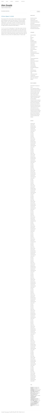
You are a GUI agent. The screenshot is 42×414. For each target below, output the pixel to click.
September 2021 (33, 176)
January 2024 (32, 140)
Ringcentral (34, 393)
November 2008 (33, 361)
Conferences (32, 45)
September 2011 (33, 317)
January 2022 (32, 171)
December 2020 (32, 188)
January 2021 (32, 187)
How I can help (32, 19)
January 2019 (32, 218)
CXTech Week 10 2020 (7, 16)
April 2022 (32, 167)
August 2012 (32, 302)
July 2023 (31, 148)
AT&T (2, 29)
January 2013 (32, 296)
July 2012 (31, 304)
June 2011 (32, 321)
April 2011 (32, 323)
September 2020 (33, 192)
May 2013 (32, 291)
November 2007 (33, 376)
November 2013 (33, 283)
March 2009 (32, 356)
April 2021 (32, 183)
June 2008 (32, 367)
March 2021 (32, 184)
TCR (38, 398)
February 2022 (32, 170)
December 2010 (32, 328)
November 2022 (33, 158)
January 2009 (32, 358)
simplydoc (25, 31)
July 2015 (31, 257)
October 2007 (32, 378)
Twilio (25, 33)
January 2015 (32, 265)
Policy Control (32, 63)
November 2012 (33, 298)
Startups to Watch (33, 71)
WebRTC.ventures (16, 34)
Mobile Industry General (34, 60)
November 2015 (33, 252)
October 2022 (32, 159)
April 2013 (32, 292)
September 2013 (33, 285)
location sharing (9, 30)
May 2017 (32, 235)
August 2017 (32, 231)
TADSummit (34, 398)
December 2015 (32, 250)
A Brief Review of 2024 (34, 20)
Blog (7, 1)
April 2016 (32, 245)
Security (31, 68)
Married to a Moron (33, 18)
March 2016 (32, 246)
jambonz (36, 391)
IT (30, 57)
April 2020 (32, 198)
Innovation (32, 54)
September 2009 (33, 348)
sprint (6, 33)
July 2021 (31, 179)
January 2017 (32, 240)
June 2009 (32, 352)
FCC (18, 29)
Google (32, 390)
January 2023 (32, 155)
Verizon (10, 34)
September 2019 (33, 207)
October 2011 (32, 315)
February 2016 (32, 248)
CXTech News (11, 28)
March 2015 (32, 262)
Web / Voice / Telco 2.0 (34, 77)
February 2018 (32, 226)
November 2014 (33, 267)
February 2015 (32, 263)
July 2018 (31, 222)
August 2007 (32, 380)
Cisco (38, 388)
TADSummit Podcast (33, 73)
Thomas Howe (21, 33)
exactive (16, 29)
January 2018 (32, 227)
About (11, 1)
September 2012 (33, 301)
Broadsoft (5, 29)
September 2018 (33, 220)
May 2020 (32, 197)
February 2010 (32, 341)
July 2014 (31, 272)
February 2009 (32, 357)
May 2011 (32, 322)
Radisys (39, 392)
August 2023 (32, 146)
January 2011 (32, 327)
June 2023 (32, 149)
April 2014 (32, 276)
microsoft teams (20, 30)
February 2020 (32, 201)
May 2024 (32, 135)
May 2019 (32, 213)
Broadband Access (33, 41)
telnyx (39, 400)
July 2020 (31, 194)
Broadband (32, 40)
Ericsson (36, 389)
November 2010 (33, 330)
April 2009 (32, 354)
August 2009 (32, 349)
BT (34, 388)
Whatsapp (37, 404)
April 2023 (32, 151)
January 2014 (32, 280)
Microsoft (32, 392)
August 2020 (32, 193)
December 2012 (32, 297)
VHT (12, 34)
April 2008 (32, 370)
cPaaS (32, 389)
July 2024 (31, 132)
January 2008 (32, 374)
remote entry (13, 31)
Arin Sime (24, 28)
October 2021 (32, 175)
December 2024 (32, 125)
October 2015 (32, 253)
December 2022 (32, 157)
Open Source (32, 62)
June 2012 (32, 305)
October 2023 (32, 144)
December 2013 (32, 282)
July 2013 (31, 288)
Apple (38, 387)
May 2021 (32, 181)
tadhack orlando (12, 33)
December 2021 (32, 172)
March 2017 (32, 237)
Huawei (31, 391)
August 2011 (32, 318)
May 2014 (32, 275)
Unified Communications (34, 76)
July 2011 (31, 319)
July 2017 (31, 232)
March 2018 (32, 224)
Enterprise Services (33, 51)
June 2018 (32, 223)
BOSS (31, 38)
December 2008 (32, 360)
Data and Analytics (33, 49)
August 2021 (32, 177)
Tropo (31, 401)
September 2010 (33, 332)
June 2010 (32, 336)
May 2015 (32, 259)
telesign (17, 33)
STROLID (32, 395)
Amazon (21, 28)
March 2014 (32, 278)
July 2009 (31, 350)
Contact (23, 1)
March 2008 (32, 371)
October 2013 (32, 284)
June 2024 (32, 133)
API (31, 36)
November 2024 (33, 127)
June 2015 (32, 258)
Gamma (23, 29)
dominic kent (12, 29)
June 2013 (32, 289)
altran (19, 28)
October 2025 (32, 123)
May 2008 (32, 369)
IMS (33, 391)
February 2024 (32, 138)
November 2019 (33, 205)
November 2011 (33, 314)
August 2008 (32, 365)
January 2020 (32, 202)
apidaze (36, 387)
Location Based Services (34, 58)
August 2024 (32, 131)
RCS (31, 393)
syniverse (35, 395)
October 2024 (32, 128)
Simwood (2, 33)
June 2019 (32, 211)
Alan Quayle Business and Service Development (6, 5)
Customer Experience (33, 46)
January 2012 (32, 311)
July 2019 (31, 210)
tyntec (38, 401)
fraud (20, 29)
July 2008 (31, 366)
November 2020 (33, 189)
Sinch (34, 394)
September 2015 (33, 254)
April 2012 (32, 308)
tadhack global (32, 397)
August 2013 (32, 287)
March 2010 (32, 340)
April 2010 (32, 339)
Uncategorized (32, 75)
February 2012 (32, 310)
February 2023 (32, 154)
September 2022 (33, 161)
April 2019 (32, 214)
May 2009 (32, 353)
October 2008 (32, 362)
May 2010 (32, 337)
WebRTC (31, 79)
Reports (17, 1)
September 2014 (33, 270)
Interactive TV (32, 55)
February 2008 (32, 373)
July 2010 (31, 335)
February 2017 (32, 239)
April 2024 (32, 136)
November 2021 (33, 174)
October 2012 (32, 300)
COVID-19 (8, 29)
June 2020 (32, 196)
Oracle (36, 392)
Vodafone (31, 403)
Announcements (33, 34)
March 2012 (32, 309)
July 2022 (31, 163)
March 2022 (32, 168)
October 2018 (32, 219)
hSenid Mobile (37, 390)
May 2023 (32, 150)
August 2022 (32, 162)
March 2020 (32, 200)
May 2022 (32, 166)
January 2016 (32, 249)
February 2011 (32, 326)
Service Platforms (33, 70)
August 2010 (32, 334)
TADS (31, 72)
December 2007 (32, 375)
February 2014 (32, 279)
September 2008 (33, 363)
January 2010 (32, 343)
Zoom (31, 405)
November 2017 (33, 228)
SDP (37, 393)
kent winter (4, 30)
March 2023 (32, 153)
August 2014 (32, 271)
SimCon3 (21, 31)
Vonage (35, 403)
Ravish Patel (9, 31)
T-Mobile (8, 33)
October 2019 (32, 206)
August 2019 (32, 209)
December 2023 (32, 141)
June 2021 (32, 180)
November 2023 (33, 142)
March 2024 (32, 137)
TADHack (33, 396)
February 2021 (32, 185)
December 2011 (32, 313)
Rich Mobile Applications (34, 67)
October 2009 (32, 347)
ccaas (36, 388)
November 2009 (33, 345)
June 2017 (32, 233)
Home (2, 1)
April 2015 (32, 261)
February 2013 (32, 295)
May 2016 (32, 244)
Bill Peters (32, 37)
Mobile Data (32, 59)
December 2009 (32, 344)
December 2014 (32, 266)
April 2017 (32, 236)
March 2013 (32, 293)
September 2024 (33, 129)
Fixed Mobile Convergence (34, 53)
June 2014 (32, 274)
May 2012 (32, 306)
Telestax (36, 400)
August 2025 (32, 124)
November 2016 (33, 241)
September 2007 (33, 379)
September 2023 (33, 145)
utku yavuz (7, 34)
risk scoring (18, 31)
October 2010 (32, 331)
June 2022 (32, 164)
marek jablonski (14, 30)
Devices (31, 50)
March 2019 (32, 215)
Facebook (39, 389)
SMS (36, 394)
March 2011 (32, 324)
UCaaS (32, 402)
